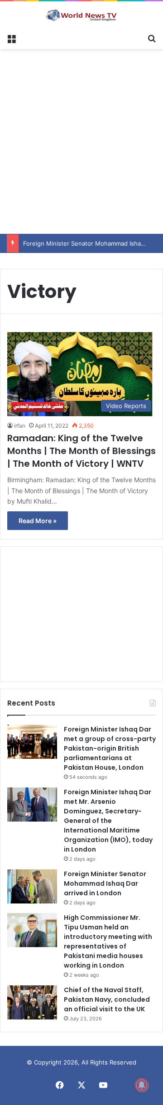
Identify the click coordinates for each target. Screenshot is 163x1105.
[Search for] (151, 38)
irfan (19, 425)
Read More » (38, 521)
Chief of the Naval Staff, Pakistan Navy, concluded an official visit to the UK (107, 999)
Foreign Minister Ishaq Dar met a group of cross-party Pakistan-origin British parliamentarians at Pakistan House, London (110, 748)
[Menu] (11, 38)
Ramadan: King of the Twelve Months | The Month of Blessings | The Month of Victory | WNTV (81, 451)
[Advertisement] (81, 140)
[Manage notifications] (141, 1085)
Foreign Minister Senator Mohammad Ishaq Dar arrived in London (105, 883)
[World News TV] (81, 15)
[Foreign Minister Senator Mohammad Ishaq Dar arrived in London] (32, 886)
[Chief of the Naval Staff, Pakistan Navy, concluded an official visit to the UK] (32, 1002)
